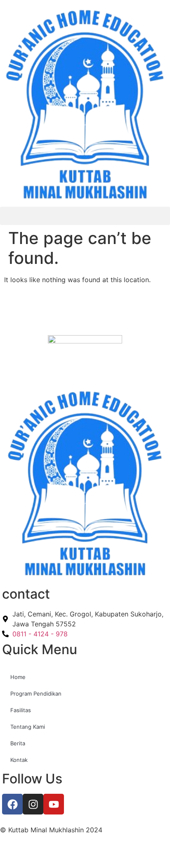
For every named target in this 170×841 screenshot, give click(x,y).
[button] (85, 216)
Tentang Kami (27, 726)
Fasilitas (20, 710)
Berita (17, 743)
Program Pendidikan (35, 693)
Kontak (19, 759)
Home (18, 677)
